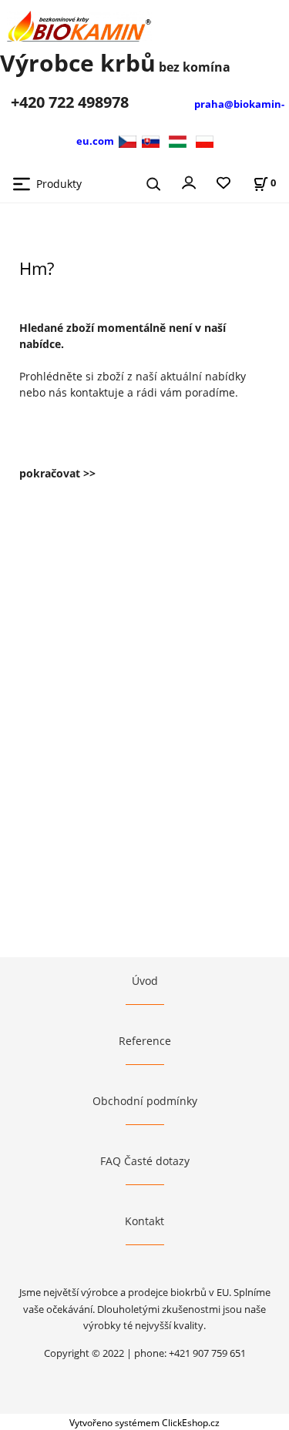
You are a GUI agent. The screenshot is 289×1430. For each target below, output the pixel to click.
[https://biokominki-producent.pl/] (204, 140)
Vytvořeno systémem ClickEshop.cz (144, 1422)
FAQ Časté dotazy (145, 1161)
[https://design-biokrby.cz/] (129, 140)
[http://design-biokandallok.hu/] (178, 140)
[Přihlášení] (189, 181)
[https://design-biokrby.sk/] (151, 140)
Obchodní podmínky (144, 1100)
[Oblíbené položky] (223, 183)
